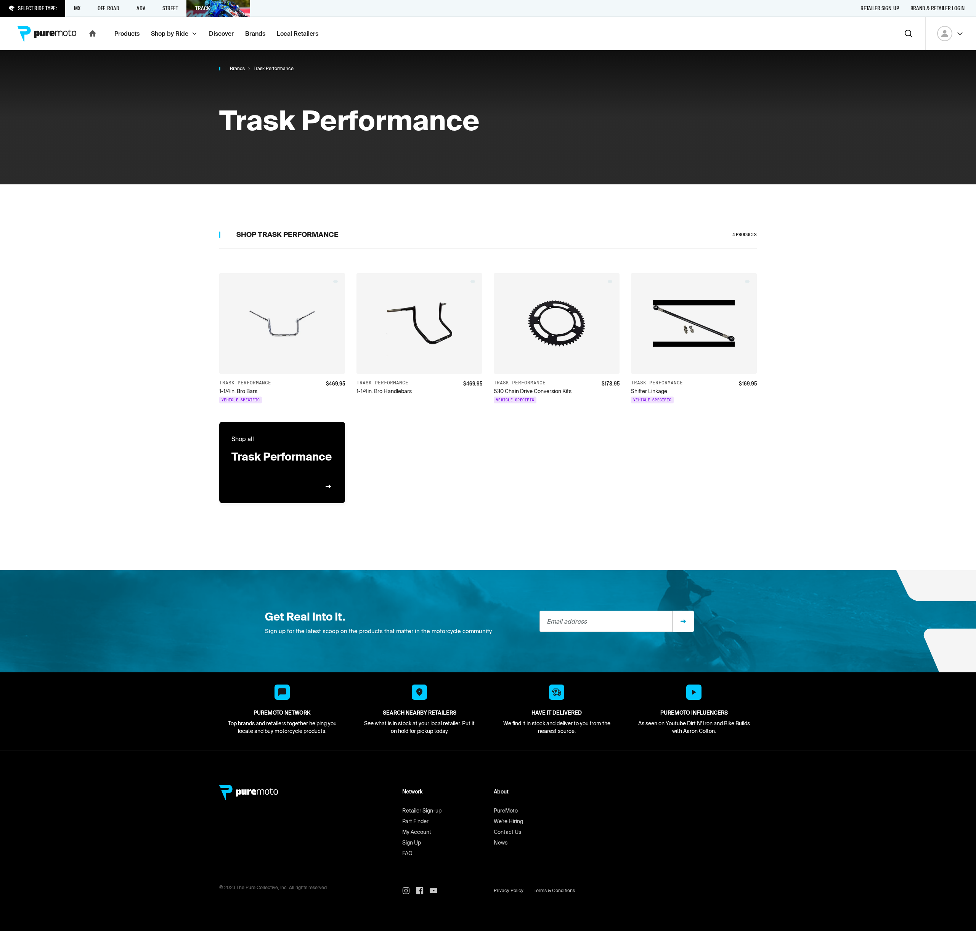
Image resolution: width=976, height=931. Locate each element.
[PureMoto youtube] (436, 890)
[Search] (908, 33)
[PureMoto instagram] (409, 890)
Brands (237, 68)
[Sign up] (683, 621)
